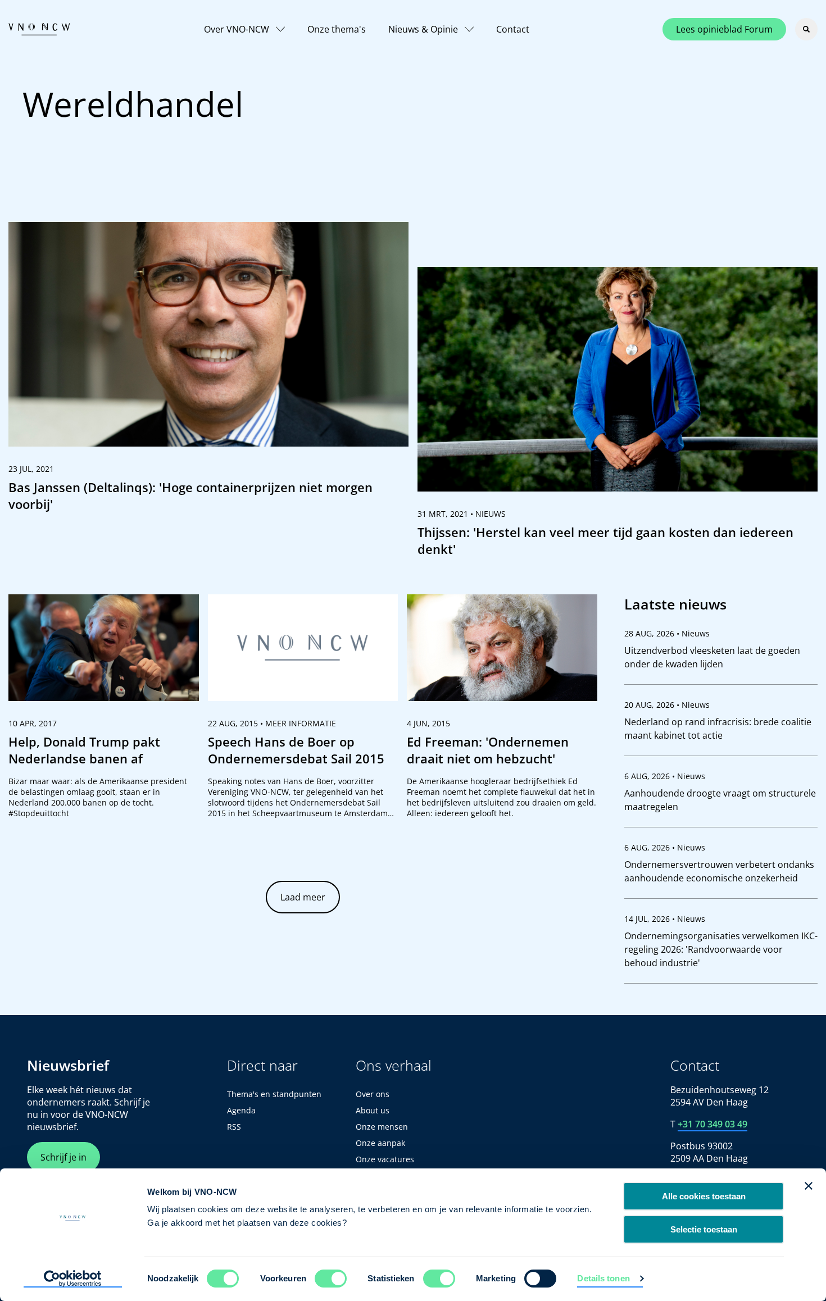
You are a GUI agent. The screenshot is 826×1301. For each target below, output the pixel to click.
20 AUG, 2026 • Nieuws (667, 704)
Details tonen (603, 1278)
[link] (208, 372)
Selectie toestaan (703, 1229)
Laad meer (302, 897)
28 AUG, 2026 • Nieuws (667, 633)
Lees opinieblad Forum (724, 29)
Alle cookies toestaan (704, 1196)
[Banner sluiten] (809, 1186)
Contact (512, 29)
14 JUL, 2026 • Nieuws (664, 918)
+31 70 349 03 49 (712, 1124)
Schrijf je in (63, 1157)
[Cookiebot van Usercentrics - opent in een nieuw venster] (73, 1279)
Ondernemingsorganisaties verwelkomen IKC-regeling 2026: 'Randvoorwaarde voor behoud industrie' (721, 949)
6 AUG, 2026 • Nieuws (664, 776)
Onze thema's (336, 29)
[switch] (331, 1279)
